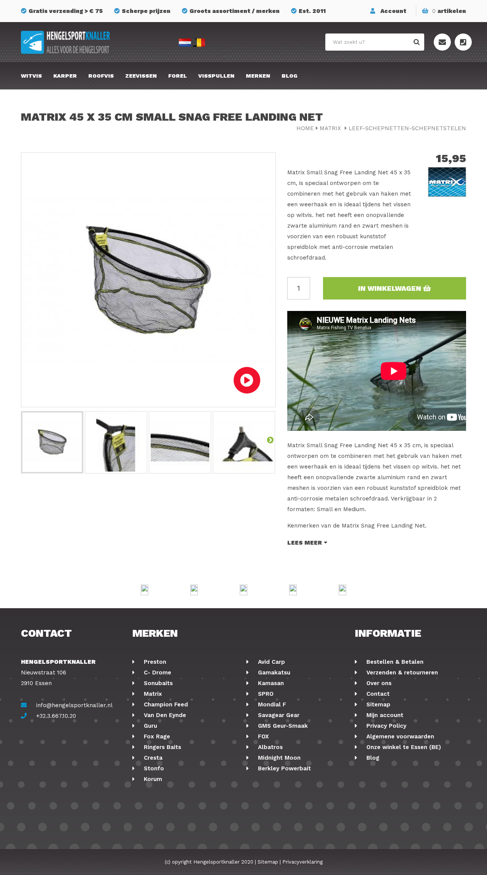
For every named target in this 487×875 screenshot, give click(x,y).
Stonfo (153, 768)
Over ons (378, 683)
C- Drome (156, 672)
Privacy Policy (385, 725)
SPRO (265, 693)
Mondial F (271, 704)
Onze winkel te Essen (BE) (402, 747)
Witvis (31, 76)
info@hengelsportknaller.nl (74, 705)
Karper (65, 76)
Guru (149, 725)
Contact (377, 693)
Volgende (270, 439)
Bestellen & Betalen (393, 661)
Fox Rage (156, 736)
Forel (177, 76)
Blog (290, 76)
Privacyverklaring (302, 862)
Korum (152, 779)
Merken (258, 76)
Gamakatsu (273, 672)
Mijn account (383, 715)
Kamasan (270, 683)
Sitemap (377, 704)
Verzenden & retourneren (401, 672)
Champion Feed (165, 704)
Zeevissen (141, 76)
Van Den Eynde (164, 715)
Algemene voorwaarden (399, 736)
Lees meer (304, 542)
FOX (262, 736)
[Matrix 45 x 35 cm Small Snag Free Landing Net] (52, 442)
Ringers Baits (161, 747)
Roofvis (101, 76)
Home (305, 128)
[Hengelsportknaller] (91, 42)
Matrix (331, 128)
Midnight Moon (278, 757)
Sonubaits (157, 683)
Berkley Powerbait (283, 768)
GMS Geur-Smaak (282, 725)
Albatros (269, 747)
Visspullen (216, 76)
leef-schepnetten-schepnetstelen (407, 128)
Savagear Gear (277, 715)
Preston (154, 661)
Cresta (152, 757)
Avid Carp (270, 661)
